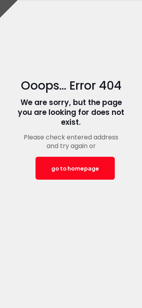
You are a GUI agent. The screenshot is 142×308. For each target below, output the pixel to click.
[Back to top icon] (126, 292)
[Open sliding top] (9, 9)
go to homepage (75, 168)
